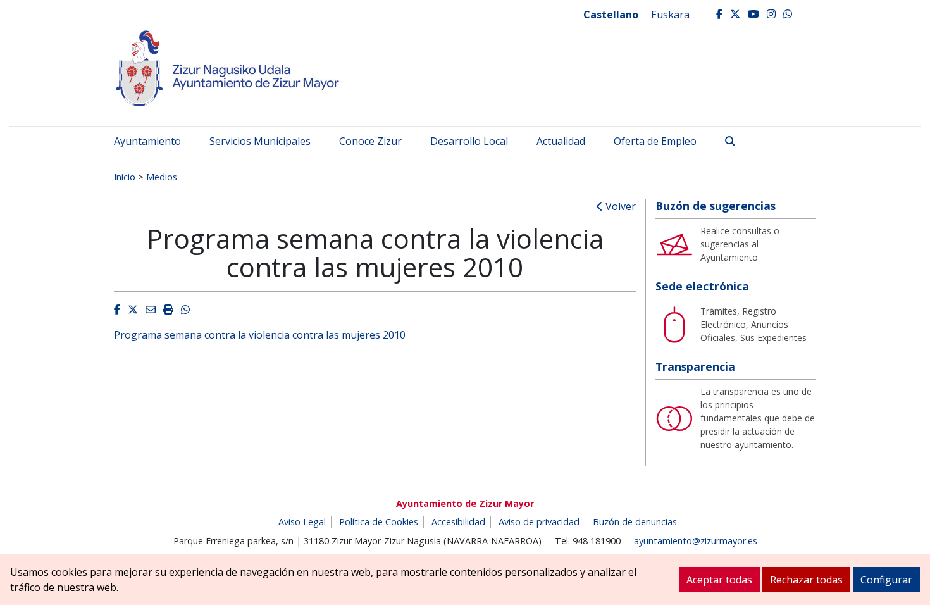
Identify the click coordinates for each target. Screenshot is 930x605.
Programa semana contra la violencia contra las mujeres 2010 (260, 335)
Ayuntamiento (147, 141)
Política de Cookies (378, 522)
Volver (619, 206)
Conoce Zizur (370, 141)
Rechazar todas (806, 580)
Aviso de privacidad (539, 522)
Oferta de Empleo (655, 141)
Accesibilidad (458, 522)
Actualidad (560, 141)
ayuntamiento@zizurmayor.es (695, 541)
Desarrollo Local (469, 141)
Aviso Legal (302, 522)
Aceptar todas (719, 580)
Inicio (124, 176)
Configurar (886, 580)
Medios (161, 176)
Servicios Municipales (260, 141)
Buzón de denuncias (635, 522)
